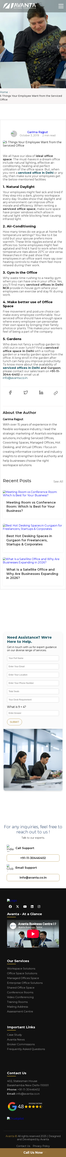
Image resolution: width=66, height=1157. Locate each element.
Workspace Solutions (21, 968)
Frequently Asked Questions (26, 1049)
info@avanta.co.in (15, 378)
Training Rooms (17, 1002)
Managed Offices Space (23, 978)
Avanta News (16, 1039)
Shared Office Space (20, 987)
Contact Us (23, 1146)
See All (58, 481)
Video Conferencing (20, 997)
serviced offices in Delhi (21, 368)
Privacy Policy (41, 1146)
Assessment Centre (20, 1011)
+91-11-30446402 (33, 858)
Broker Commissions (21, 1044)
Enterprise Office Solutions (25, 983)
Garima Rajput (37, 132)
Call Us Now (33, 1153)
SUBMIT (14, 722)
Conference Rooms (20, 992)
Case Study (14, 1034)
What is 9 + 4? (16, 707)
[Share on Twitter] (26, 392)
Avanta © (11, 1136)
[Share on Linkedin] (41, 392)
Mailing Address (17, 1006)
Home (4, 92)
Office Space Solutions (22, 973)
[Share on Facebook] (10, 392)
